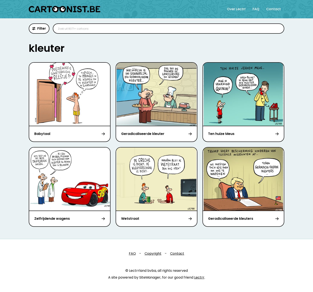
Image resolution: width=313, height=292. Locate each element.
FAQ (256, 9)
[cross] (278, 28)
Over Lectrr (236, 9)
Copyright (153, 253)
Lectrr (199, 277)
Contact (273, 9)
